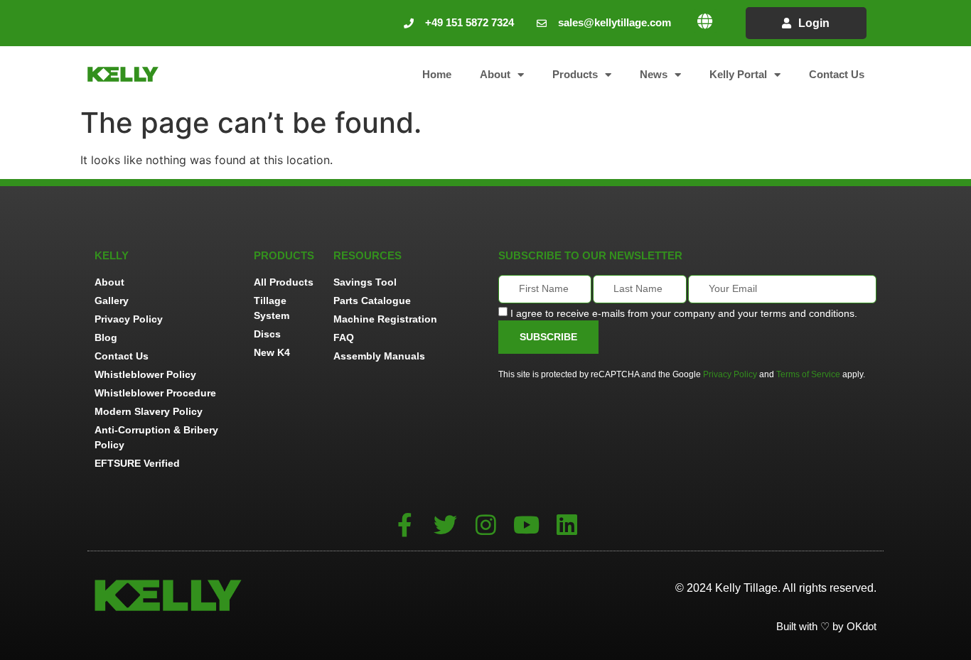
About (495, 74)
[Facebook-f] (405, 524)
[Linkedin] (567, 524)
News (653, 74)
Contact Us (836, 74)
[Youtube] (526, 524)
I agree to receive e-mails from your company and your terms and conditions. (683, 312)
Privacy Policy (730, 374)
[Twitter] (445, 524)
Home (436, 74)
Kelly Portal (738, 74)
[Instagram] (486, 524)
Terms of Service (808, 374)
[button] (705, 21)
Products (575, 74)
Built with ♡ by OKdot (826, 626)
